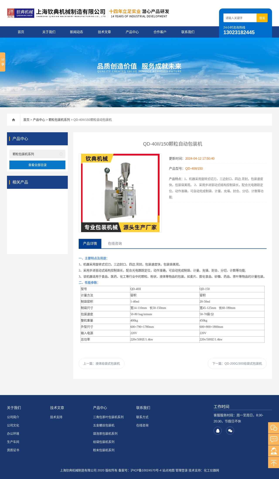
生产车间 (13, 442)
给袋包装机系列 (103, 442)
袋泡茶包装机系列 (105, 433)
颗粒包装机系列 (59, 119)
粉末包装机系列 (103, 450)
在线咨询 (142, 425)
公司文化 (13, 425)
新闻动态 (76, 32)
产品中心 (132, 32)
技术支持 (56, 417)
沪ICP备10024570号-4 (146, 470)
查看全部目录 (37, 165)
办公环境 (13, 433)
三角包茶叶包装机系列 (108, 417)
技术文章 (104, 32)
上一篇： (101, 363)
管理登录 (181, 470)
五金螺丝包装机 (103, 425)
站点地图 (168, 470)
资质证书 (13, 450)
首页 (21, 32)
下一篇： (237, 363)
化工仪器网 (211, 470)
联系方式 (142, 417)
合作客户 (160, 32)
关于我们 (48, 32)
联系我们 (187, 32)
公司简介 (13, 417)
